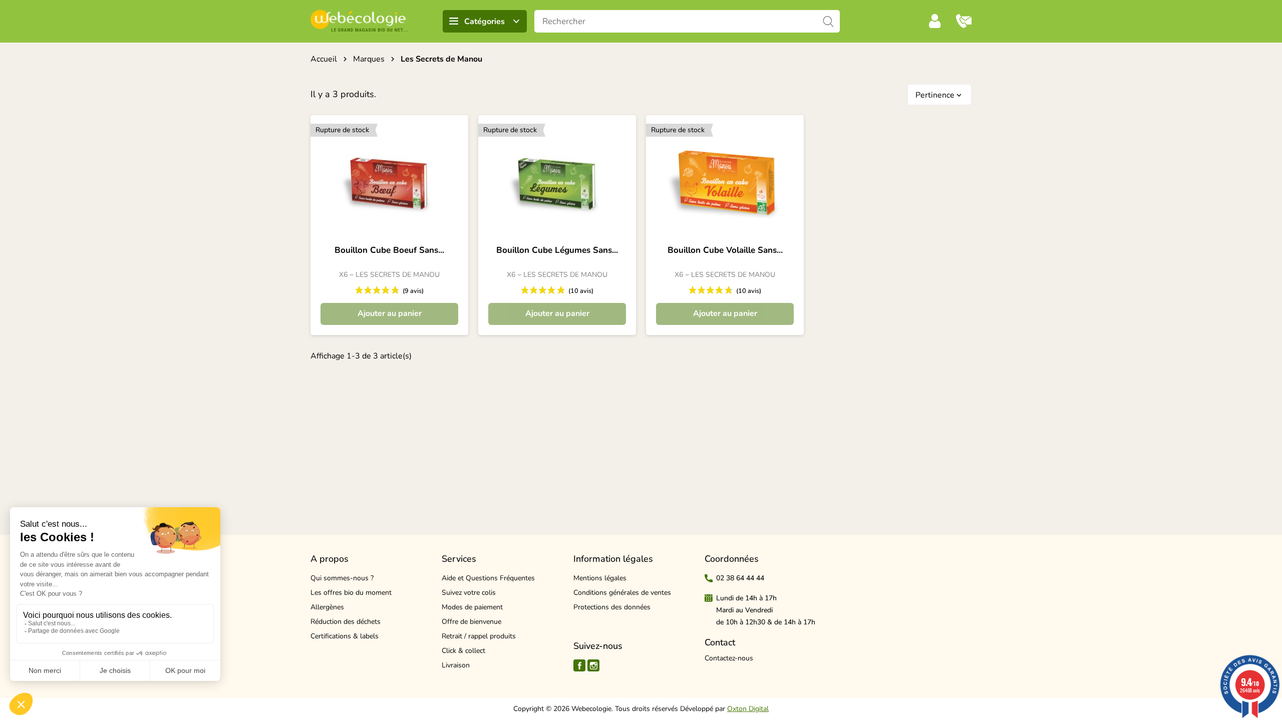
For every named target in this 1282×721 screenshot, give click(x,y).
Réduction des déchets (345, 621)
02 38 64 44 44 (740, 578)
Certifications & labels (344, 636)
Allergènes (327, 607)
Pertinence (939, 95)
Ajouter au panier (390, 313)
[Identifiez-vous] (935, 21)
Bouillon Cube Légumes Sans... (557, 250)
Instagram (593, 665)
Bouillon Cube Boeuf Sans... (389, 250)
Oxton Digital (748, 708)
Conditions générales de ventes (622, 592)
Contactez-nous (729, 658)
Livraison (456, 665)
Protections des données (612, 607)
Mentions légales (599, 578)
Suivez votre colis (469, 592)
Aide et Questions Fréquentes (488, 578)
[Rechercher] (828, 21)
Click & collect (463, 650)
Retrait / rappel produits (479, 636)
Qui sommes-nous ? (342, 578)
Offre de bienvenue (471, 621)
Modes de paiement (472, 607)
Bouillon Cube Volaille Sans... (725, 250)
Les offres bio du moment (351, 592)
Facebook (579, 665)
